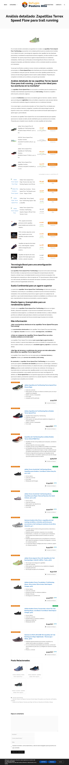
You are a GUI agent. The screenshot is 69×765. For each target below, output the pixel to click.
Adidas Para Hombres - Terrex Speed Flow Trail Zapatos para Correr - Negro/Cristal (27, 191)
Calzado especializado (17, 697)
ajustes (6, 763)
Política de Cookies (10, 761)
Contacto (58, 4)
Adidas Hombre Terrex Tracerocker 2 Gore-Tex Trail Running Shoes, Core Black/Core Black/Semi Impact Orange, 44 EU (40, 610)
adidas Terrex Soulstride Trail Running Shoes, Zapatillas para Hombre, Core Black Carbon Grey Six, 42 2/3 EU (40, 471)
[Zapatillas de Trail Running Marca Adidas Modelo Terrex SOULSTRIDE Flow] (17, 439)
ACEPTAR (43, 761)
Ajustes (60, 761)
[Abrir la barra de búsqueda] (64, 5)
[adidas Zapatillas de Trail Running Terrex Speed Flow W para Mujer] (17, 387)
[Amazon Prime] (55, 426)
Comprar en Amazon (51, 403)
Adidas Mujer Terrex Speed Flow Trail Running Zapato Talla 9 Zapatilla (28, 200)
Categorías (13, 4)
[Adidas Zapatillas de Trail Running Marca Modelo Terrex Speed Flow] (17, 415)
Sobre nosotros (48, 4)
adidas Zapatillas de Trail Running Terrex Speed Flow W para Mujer (40, 386)
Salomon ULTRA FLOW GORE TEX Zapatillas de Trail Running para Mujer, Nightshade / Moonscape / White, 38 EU (39, 636)
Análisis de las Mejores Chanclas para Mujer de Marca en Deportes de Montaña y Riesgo (32, 702)
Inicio (5, 4)
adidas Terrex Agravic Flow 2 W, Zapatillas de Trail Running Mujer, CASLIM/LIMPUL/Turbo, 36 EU (39, 559)
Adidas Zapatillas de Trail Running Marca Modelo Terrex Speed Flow (39, 412)
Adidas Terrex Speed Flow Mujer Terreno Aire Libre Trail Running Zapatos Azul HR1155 (27, 182)
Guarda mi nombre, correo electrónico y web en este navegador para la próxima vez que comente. (34, 746)
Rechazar (52, 761)
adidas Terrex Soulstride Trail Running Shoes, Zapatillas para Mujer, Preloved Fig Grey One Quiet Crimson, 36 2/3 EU (39, 496)
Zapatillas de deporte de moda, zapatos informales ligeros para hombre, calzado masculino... (27, 257)
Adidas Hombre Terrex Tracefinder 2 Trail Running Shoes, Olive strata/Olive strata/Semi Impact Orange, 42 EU (39, 584)
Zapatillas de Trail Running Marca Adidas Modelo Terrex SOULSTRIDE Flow (39, 438)
